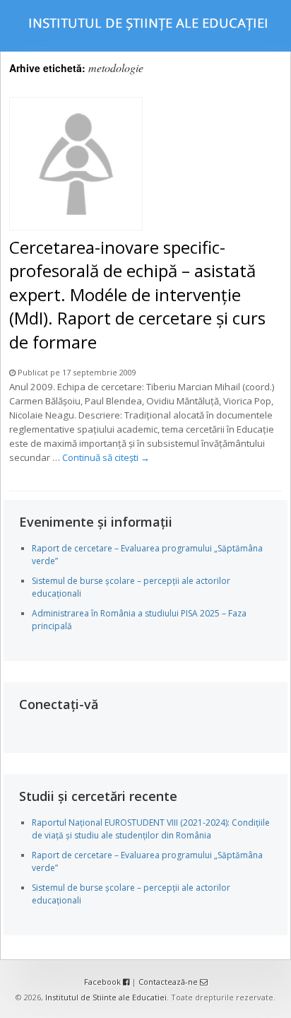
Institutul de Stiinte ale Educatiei (106, 997)
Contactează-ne (169, 981)
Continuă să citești (106, 457)
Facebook (103, 981)
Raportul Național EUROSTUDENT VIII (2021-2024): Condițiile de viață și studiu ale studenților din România (151, 829)
